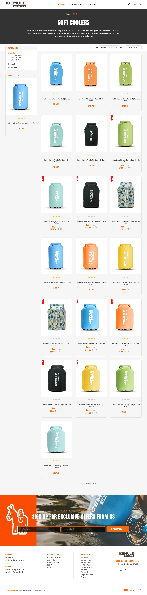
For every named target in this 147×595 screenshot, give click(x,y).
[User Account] (135, 4)
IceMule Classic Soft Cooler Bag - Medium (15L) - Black (91, 221)
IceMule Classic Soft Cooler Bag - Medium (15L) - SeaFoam (57, 222)
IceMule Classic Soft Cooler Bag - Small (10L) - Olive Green (126, 100)
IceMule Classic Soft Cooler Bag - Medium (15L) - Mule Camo (126, 222)
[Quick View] (21, 106)
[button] (21, 48)
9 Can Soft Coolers (16, 55)
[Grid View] (87, 47)
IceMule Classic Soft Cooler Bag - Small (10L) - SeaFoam (56, 161)
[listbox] (108, 47)
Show (96, 47)
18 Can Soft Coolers (16, 60)
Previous (31, 74)
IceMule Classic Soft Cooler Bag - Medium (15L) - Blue (21, 123)
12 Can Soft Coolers (16, 57)
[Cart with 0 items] (140, 4)
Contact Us (84, 572)
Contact (49, 567)
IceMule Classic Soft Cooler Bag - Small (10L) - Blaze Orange (91, 100)
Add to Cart (125, 105)
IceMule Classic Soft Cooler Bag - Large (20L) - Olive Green (126, 405)
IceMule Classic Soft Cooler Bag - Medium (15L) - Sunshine (126, 283)
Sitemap (43, 590)
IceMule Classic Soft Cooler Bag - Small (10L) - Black (91, 160)
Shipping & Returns (53, 562)
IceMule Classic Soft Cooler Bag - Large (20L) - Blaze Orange (126, 344)
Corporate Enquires (87, 574)
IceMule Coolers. (14, 590)
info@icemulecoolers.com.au (14, 560)
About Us (49, 564)
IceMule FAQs (85, 564)
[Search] (129, 4)
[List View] (91, 47)
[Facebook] (116, 570)
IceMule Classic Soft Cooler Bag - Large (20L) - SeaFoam (56, 466)
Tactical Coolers (91, 4)
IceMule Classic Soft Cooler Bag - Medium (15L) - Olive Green (126, 161)
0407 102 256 (9, 557)
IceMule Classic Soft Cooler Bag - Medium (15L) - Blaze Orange (91, 283)
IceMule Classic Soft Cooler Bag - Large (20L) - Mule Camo (56, 344)
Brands (83, 577)
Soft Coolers (61, 4)
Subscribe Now (117, 529)
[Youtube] (125, 570)
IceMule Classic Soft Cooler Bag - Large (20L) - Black (57, 405)
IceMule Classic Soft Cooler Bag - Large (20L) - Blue (91, 343)
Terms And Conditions (53, 557)
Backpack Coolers (76, 4)
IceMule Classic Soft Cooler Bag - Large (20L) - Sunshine (91, 405)
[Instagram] (121, 570)
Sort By (122, 47)
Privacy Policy (51, 560)
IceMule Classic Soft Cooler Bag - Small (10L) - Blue (56, 99)
